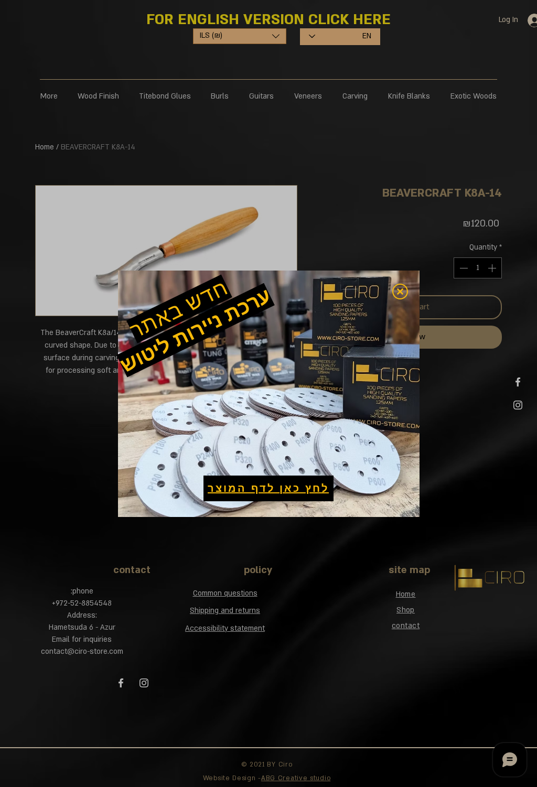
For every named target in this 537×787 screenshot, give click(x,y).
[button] (400, 291)
